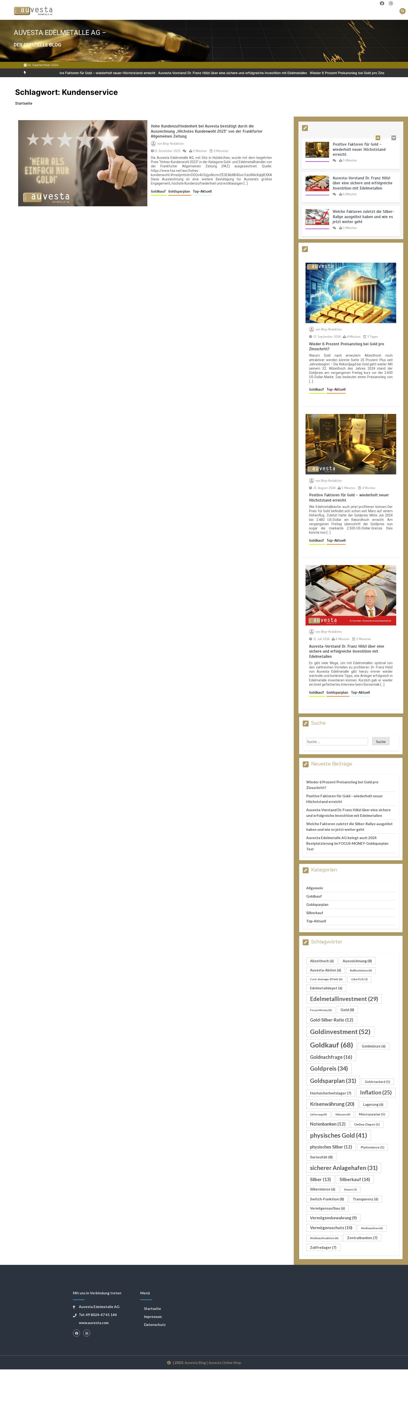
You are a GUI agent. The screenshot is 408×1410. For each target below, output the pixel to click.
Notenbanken (327, 1124)
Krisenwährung (332, 1104)
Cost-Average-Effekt (326, 979)
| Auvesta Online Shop (224, 1362)
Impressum (153, 1316)
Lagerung (373, 1104)
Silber (320, 1179)
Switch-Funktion (327, 1199)
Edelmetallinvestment (344, 998)
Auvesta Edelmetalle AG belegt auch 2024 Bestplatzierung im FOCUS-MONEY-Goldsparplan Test (347, 843)
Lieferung (318, 1114)
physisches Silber (331, 1146)
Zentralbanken (362, 1238)
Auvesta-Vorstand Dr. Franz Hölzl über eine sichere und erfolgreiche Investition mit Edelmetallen (186, 73)
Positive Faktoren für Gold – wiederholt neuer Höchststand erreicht (359, 149)
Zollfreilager (323, 1247)
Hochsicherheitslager (330, 1093)
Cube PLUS (359, 979)
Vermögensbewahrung (333, 1218)
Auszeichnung (357, 960)
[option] (186, 72)
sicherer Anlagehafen (344, 1167)
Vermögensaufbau (327, 1208)
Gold (347, 1009)
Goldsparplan (179, 191)
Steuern (350, 1189)
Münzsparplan (372, 1114)
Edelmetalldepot (326, 988)
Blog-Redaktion (173, 144)
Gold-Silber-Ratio (331, 1019)
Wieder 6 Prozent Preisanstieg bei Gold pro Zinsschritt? (307, 73)
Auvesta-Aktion (325, 970)
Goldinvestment (340, 1031)
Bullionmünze (361, 970)
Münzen (343, 1114)
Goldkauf (159, 191)
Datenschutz (155, 1324)
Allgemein (314, 888)
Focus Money (321, 1010)
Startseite (152, 1308)
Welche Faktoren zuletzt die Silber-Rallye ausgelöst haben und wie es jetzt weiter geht (363, 216)
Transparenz (365, 1199)
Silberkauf (314, 913)
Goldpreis (329, 1068)
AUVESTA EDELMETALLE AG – (60, 33)
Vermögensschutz (331, 1227)
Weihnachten (372, 1228)
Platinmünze (372, 1147)
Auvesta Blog (195, 1362)
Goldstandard (377, 1082)
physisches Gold (338, 1135)
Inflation (376, 1092)
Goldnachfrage (331, 1057)
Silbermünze (322, 1189)
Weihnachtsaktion (324, 1238)
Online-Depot (367, 1124)
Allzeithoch (322, 961)
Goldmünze (374, 1046)
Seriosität (321, 1157)
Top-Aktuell (202, 191)
